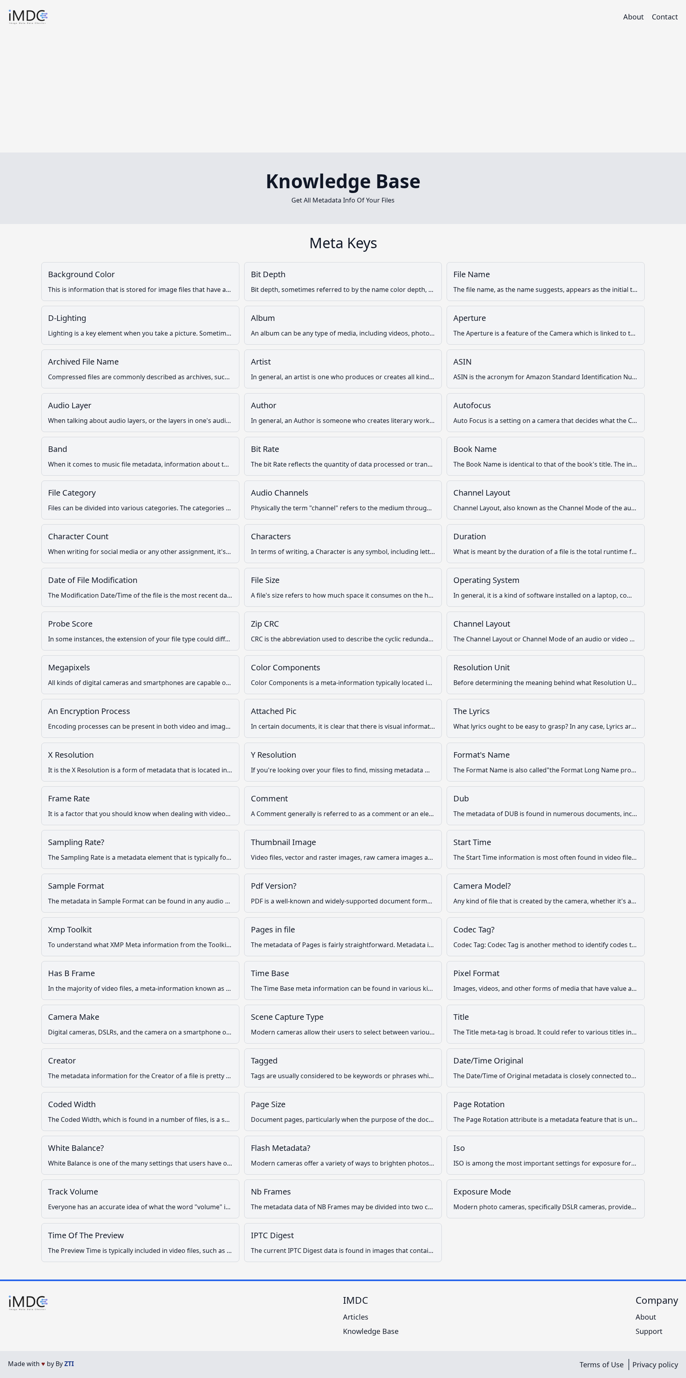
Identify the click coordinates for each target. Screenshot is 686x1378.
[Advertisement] (343, 93)
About (633, 16)
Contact (665, 16)
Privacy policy (655, 1364)
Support (649, 1331)
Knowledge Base (371, 1331)
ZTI (69, 1363)
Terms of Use (602, 1364)
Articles (355, 1317)
